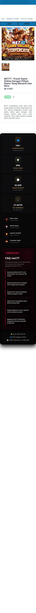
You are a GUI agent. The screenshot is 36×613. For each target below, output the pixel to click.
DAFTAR (27, 24)
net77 (2, 18)
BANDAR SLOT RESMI (13, 18)
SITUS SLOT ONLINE (26, 18)
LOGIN (9, 24)
